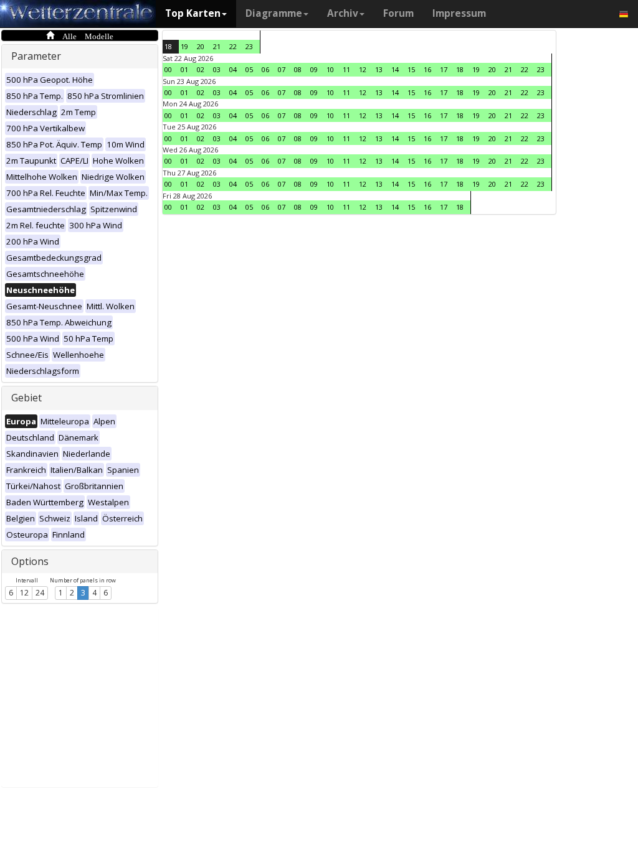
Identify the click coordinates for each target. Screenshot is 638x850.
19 (184, 46)
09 (314, 69)
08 (298, 69)
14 (395, 69)
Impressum (459, 13)
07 (281, 69)
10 (330, 69)
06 (265, 69)
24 (40, 592)
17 (443, 69)
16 (427, 69)
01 (184, 69)
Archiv (342, 13)
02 (200, 69)
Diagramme (273, 13)
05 (249, 69)
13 (379, 69)
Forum (398, 13)
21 (217, 46)
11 (346, 69)
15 (411, 69)
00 (168, 69)
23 (249, 46)
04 (233, 69)
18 (168, 46)
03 (217, 69)
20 (200, 46)
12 (24, 592)
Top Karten (193, 13)
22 (233, 46)
